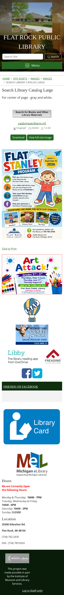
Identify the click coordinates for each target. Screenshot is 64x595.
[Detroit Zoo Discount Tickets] (32, 335)
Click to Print (9, 248)
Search (55, 56)
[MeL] (32, 463)
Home (6, 78)
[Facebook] (27, 373)
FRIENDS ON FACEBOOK (20, 386)
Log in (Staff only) (32, 590)
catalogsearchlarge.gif (32, 123)
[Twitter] (37, 373)
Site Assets (20, 78)
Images (35, 78)
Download (18, 137)
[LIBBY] (24, 356)
